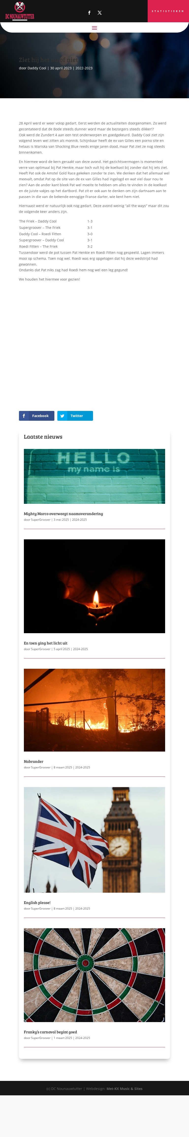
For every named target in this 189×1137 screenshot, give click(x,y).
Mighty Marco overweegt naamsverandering (63, 513)
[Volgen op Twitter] (100, 13)
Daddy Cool (37, 68)
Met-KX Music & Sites (124, 1088)
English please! (37, 902)
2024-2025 (79, 520)
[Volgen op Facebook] (89, 13)
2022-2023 (84, 68)
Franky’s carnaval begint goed (50, 1031)
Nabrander (33, 761)
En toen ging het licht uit (45, 642)
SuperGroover (40, 520)
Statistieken (168, 11)
